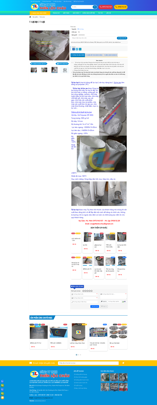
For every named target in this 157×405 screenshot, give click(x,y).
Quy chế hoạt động (81, 388)
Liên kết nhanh (79, 371)
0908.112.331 (115, 221)
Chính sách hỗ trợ (89, 13)
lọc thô (85, 245)
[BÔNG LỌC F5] (87, 265)
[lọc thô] (87, 241)
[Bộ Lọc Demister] (118, 332)
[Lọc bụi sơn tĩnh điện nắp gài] (99, 265)
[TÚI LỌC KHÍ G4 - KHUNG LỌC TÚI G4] (98, 332)
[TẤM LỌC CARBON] (58, 332)
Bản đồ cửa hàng (67, 1)
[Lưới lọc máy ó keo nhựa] (78, 332)
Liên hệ (108, 13)
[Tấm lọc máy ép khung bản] (110, 265)
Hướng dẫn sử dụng (81, 374)
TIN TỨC (100, 13)
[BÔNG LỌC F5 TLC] (39, 332)
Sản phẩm (76, 13)
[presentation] (32, 45)
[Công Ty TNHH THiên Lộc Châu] (48, 10)
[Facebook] (73, 49)
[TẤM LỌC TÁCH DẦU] (110, 241)
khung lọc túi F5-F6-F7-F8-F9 (75, 264)
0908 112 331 (121, 7)
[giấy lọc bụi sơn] (99, 241)
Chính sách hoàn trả (81, 382)
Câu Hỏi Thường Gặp (35, 1)
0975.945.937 (98, 221)
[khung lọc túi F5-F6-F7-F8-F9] (76, 259)
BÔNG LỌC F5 (87, 269)
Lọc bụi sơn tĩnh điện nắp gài (98, 271)
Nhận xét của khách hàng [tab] (94, 55)
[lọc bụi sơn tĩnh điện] (122, 241)
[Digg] (80, 49)
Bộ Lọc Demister (115, 343)
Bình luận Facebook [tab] (111, 55)
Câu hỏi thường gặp (81, 377)
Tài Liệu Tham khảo (46, 1)
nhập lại (104, 306)
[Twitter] (77, 49)
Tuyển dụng (78, 385)
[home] (30, 17)
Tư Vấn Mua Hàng (57, 1)
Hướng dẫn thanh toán (82, 380)
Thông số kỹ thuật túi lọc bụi (81, 70)
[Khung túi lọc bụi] (122, 265)
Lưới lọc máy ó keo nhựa (77, 343)
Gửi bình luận (94, 306)
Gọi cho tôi (122, 38)
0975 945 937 (107, 7)
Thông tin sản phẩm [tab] (78, 55)
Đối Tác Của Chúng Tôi (79, 1)
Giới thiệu (66, 13)
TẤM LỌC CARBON (55, 343)
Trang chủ (56, 13)
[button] (102, 60)
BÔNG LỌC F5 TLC (35, 343)
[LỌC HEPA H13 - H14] (76, 235)
